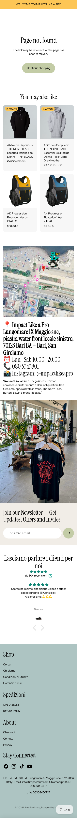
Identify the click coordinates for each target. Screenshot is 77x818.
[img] (38, 572)
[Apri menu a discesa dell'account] (63, 15)
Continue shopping (38, 68)
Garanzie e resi (12, 683)
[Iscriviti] (68, 533)
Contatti (8, 738)
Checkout (9, 732)
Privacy (7, 745)
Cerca (6, 664)
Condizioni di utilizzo (15, 677)
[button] (35, 628)
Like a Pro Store (31, 807)
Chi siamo (9, 670)
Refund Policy (11, 711)
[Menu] (4, 15)
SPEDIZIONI (11, 704)
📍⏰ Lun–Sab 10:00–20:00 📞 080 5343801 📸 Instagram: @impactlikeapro (38, 349)
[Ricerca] (13, 15)
